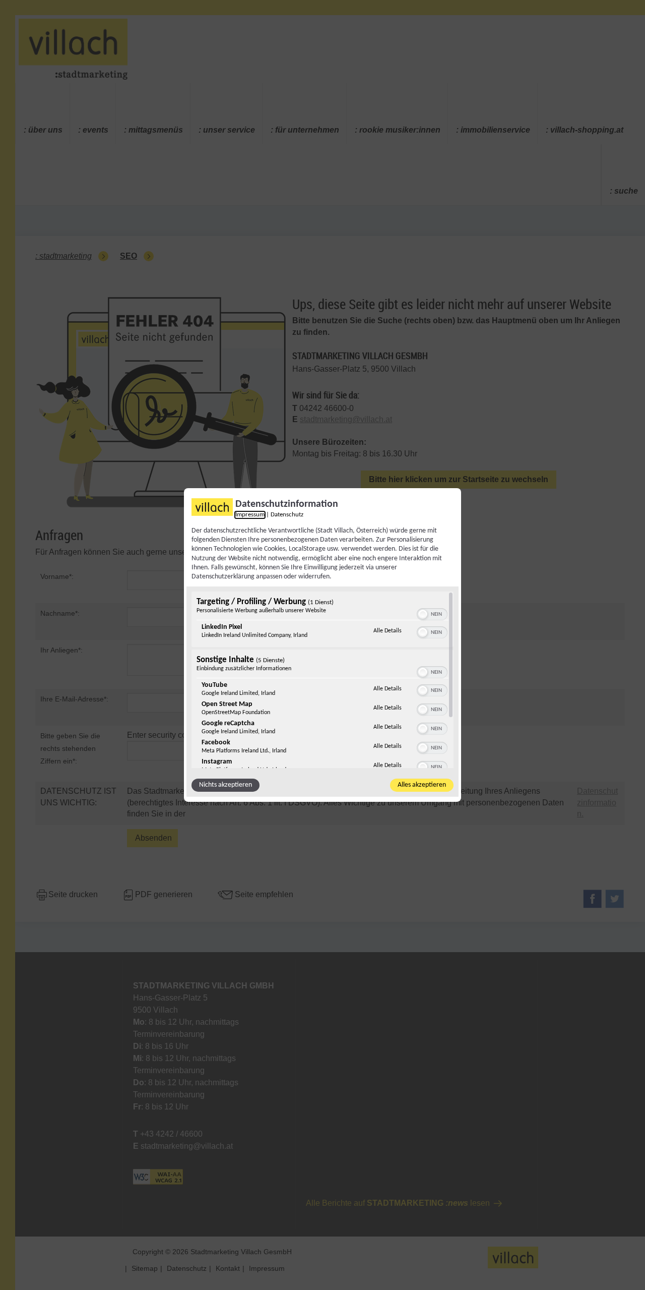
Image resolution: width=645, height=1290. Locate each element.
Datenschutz (287, 515)
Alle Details (387, 630)
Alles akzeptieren (422, 785)
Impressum (250, 515)
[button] (422, 614)
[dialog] (322, 645)
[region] (322, 680)
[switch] (432, 613)
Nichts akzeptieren (225, 785)
